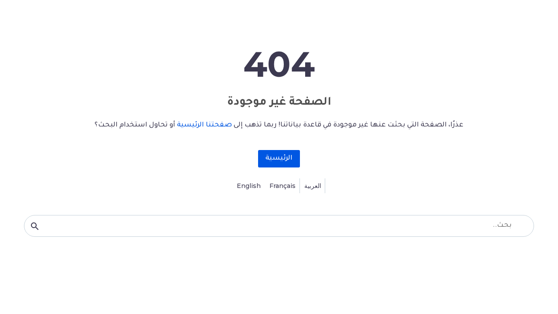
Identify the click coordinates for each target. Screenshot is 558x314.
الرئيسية (279, 158)
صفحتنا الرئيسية (204, 125)
